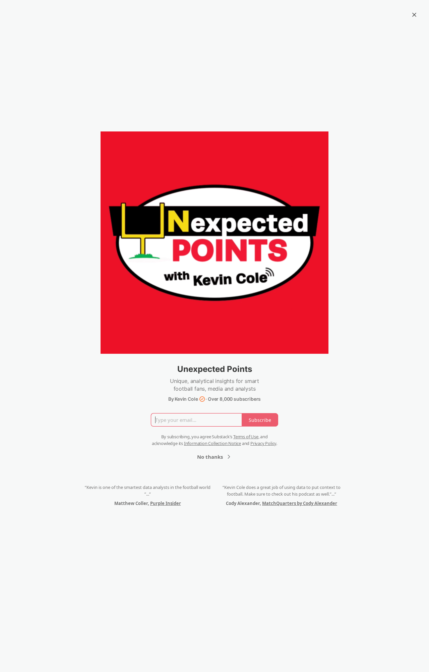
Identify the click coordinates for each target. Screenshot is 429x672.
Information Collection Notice (212, 443)
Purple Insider (165, 503)
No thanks (210, 456)
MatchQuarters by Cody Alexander (299, 503)
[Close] (414, 14)
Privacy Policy (263, 443)
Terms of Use (245, 437)
